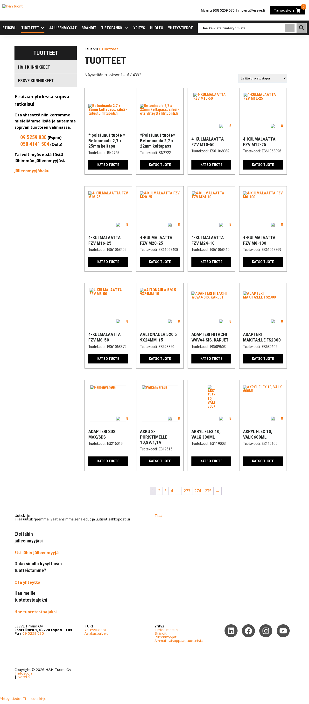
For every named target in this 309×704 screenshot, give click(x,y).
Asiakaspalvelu (96, 633)
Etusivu (9, 28)
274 (197, 490)
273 (187, 490)
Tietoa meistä (166, 629)
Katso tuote (108, 165)
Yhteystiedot (180, 28)
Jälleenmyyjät (63, 28)
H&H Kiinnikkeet (34, 67)
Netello (24, 676)
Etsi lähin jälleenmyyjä (36, 552)
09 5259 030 (33, 137)
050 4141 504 (34, 144)
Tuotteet (30, 28)
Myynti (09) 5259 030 (217, 10)
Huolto (156, 28)
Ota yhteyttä (27, 582)
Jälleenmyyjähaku (31, 170)
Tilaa (158, 515)
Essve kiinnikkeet (36, 80)
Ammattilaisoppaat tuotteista (178, 640)
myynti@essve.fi (251, 10)
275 (208, 490)
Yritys (139, 28)
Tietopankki (112, 28)
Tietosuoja (23, 673)
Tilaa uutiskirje (34, 698)
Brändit (89, 28)
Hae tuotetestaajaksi (35, 611)
